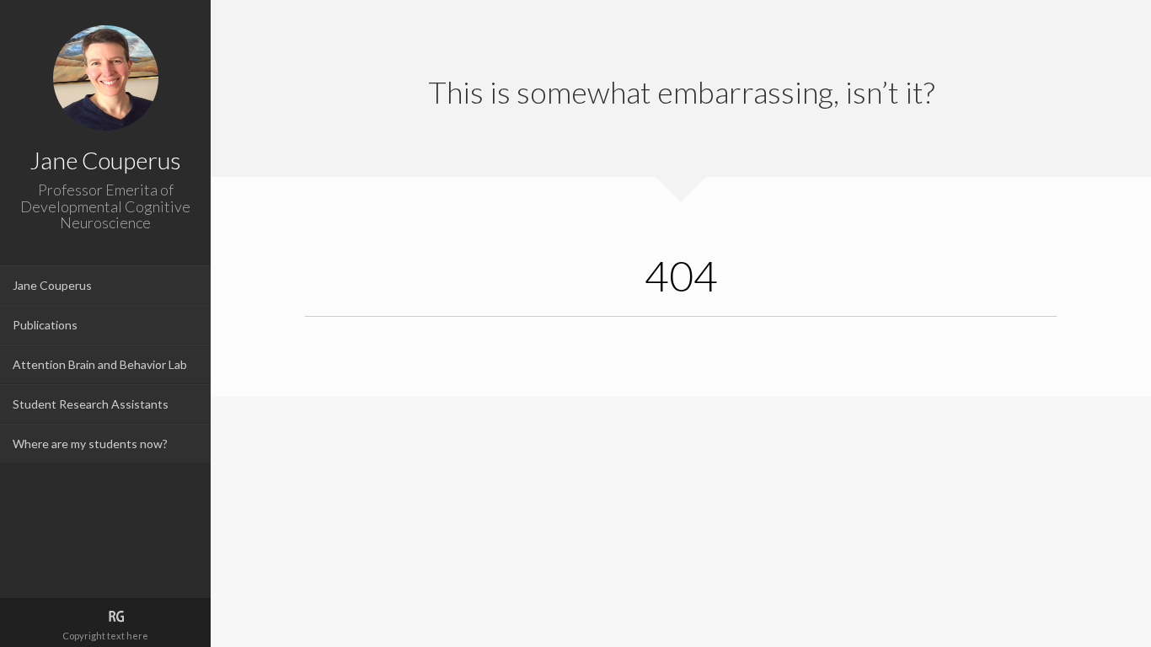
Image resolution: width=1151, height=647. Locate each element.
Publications (45, 325)
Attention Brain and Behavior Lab (100, 364)
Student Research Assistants (91, 404)
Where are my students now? (90, 443)
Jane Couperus (52, 285)
